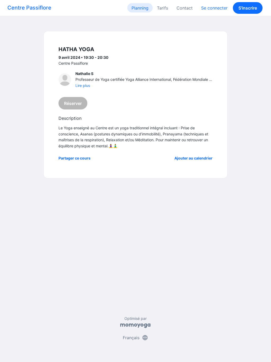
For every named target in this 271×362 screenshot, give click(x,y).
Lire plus (82, 85)
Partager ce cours (74, 158)
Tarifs (162, 8)
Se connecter (214, 8)
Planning (140, 8)
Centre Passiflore (29, 8)
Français (135, 337)
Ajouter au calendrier (193, 158)
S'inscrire (247, 8)
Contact (185, 8)
